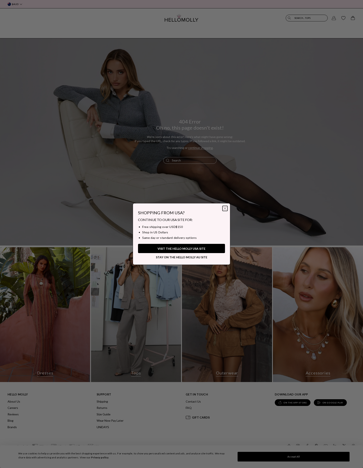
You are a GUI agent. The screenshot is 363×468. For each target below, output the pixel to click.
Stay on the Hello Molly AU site (181, 257)
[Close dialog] (225, 208)
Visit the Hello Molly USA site (181, 248)
